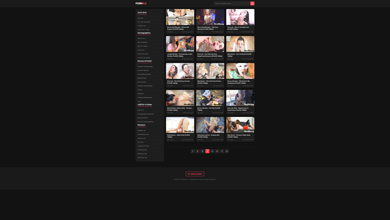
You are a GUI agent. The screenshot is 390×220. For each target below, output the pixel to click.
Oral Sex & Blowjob (144, 22)
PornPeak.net (142, 150)
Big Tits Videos (142, 46)
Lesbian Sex (142, 26)
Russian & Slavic (143, 54)
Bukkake (140, 93)
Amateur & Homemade (145, 66)
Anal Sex (140, 18)
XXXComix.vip (142, 157)
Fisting (140, 90)
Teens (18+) (142, 38)
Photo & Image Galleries (145, 122)
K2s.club (140, 142)
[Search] (252, 3)
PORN (141, 3)
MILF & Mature (142, 42)
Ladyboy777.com (143, 146)
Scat (139, 101)
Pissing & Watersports (145, 97)
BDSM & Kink (142, 78)
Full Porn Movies (143, 70)
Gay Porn (141, 110)
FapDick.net (142, 130)
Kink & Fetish (142, 82)
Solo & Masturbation (144, 74)
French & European (144, 58)
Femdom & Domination (145, 86)
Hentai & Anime (143, 118)
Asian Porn (141, 50)
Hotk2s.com (142, 138)
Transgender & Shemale (145, 114)
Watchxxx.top (142, 154)
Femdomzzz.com (143, 134)
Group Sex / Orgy (143, 29)
